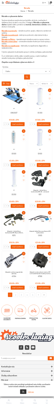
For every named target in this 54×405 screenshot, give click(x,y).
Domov (23, 11)
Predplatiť (51, 358)
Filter (8, 84)
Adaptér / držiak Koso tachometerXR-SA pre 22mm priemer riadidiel (14, 232)
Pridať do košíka (23, 90)
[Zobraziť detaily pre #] (14, 97)
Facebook (21, 347)
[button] (9, 124)
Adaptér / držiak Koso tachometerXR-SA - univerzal (40, 190)
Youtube (33, 347)
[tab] (27, 366)
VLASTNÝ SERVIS (47, 318)
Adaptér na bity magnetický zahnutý (14, 272)
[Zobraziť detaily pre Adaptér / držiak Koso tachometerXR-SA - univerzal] (40, 178)
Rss (27, 347)
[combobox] (27, 71)
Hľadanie (35, 403)
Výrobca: (6, 67)
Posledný (44, 295)
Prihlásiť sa (8, 403)
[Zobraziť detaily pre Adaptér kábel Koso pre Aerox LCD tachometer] (40, 219)
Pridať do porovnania (23, 94)
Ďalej (38, 295)
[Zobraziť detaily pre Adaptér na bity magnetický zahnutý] (14, 260)
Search (27, 77)
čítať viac (31, 392)
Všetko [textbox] (8, 71)
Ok (23, 391)
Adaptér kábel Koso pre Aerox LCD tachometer (40, 231)
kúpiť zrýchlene (17, 124)
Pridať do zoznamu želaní (23, 98)
